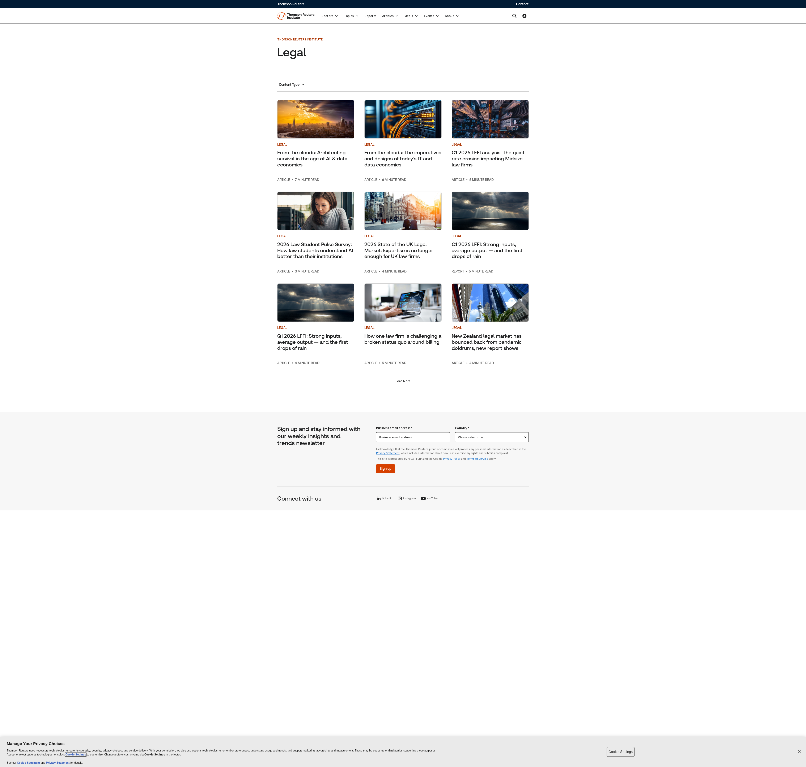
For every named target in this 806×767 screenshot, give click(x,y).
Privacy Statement (387, 453)
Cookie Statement (29, 762)
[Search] (514, 16)
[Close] (799, 751)
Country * (462, 428)
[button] (329, 15)
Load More (403, 381)
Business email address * (394, 428)
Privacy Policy (452, 459)
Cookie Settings (75, 754)
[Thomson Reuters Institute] (295, 16)
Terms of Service (477, 459)
